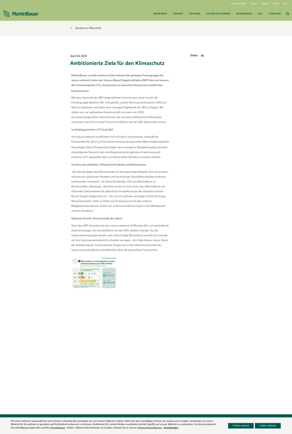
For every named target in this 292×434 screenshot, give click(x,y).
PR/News (264, 4)
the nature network (239, 4)
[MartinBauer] (20, 14)
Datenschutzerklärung (150, 428)
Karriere (254, 4)
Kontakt (276, 4)
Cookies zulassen (241, 425)
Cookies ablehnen (267, 425)
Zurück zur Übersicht (88, 28)
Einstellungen (58, 428)
